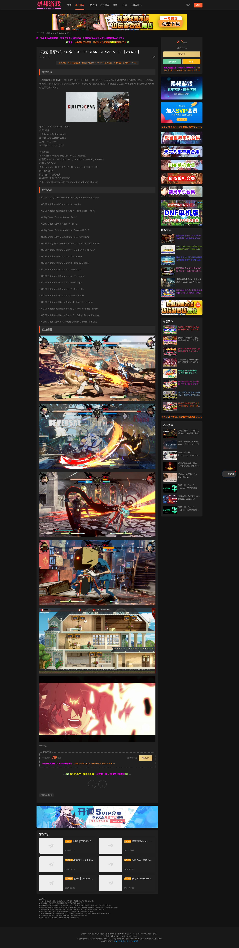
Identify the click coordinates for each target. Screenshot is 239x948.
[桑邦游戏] (49, 5)
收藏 (191, 61)
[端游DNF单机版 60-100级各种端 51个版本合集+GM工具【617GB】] (170, 329)
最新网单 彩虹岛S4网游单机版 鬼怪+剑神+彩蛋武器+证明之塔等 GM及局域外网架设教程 (189, 293)
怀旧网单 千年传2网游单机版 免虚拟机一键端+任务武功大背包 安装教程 (188, 238)
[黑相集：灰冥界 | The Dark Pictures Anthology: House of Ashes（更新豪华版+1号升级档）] (170, 477)
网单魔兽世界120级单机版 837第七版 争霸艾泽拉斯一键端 (189, 384)
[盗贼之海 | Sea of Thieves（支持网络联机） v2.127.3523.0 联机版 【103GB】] (170, 510)
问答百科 (148, 939)
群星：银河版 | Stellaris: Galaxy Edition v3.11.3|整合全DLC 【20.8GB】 (188, 444)
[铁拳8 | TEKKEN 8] (110, 883)
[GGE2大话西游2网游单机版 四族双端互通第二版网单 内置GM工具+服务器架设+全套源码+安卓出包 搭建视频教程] (168, 249)
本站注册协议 (157, 939)
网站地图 (140, 939)
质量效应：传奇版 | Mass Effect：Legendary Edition (189, 499)
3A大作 (93, 5)
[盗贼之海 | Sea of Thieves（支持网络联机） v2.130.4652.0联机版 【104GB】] (170, 488)
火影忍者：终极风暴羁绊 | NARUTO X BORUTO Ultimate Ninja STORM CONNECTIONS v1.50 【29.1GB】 (138, 859)
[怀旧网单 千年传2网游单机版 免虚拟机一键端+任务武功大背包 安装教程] (168, 238)
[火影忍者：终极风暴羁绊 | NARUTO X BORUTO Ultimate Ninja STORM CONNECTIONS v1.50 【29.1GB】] (110, 864)
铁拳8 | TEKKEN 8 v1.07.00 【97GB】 (78, 878)
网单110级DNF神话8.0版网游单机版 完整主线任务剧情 (189, 351)
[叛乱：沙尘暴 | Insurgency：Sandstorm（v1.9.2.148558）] (170, 455)
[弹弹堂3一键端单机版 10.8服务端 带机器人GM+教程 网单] (170, 373)
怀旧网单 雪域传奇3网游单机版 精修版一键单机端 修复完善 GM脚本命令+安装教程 (189, 271)
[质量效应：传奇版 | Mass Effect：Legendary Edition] (170, 499)
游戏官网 (172, 61)
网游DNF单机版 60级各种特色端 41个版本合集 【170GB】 (188, 340)
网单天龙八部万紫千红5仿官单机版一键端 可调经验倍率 (189, 406)
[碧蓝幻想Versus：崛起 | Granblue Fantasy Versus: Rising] (110, 846)
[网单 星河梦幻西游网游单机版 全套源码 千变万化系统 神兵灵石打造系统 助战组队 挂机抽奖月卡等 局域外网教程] (168, 260)
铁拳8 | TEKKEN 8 (138, 878)
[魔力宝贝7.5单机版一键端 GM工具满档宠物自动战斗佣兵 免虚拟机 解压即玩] (170, 395)
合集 (125, 5)
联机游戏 (104, 5)
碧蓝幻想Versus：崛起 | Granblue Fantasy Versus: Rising (138, 841)
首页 (69, 5)
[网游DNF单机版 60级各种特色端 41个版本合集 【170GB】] (170, 340)
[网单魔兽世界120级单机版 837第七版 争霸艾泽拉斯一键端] (170, 384)
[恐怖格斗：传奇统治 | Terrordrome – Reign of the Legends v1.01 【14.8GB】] (51, 864)
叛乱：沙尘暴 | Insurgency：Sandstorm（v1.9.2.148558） (189, 455)
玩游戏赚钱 (136, 5)
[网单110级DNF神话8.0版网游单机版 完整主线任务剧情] (170, 351)
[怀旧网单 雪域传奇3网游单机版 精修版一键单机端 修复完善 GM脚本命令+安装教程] (168, 271)
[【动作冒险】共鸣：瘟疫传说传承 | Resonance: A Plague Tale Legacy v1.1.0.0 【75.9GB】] (168, 282)
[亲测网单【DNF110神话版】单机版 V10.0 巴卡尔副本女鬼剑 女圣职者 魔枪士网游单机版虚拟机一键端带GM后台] (170, 362)
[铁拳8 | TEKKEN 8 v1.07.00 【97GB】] (51, 883)
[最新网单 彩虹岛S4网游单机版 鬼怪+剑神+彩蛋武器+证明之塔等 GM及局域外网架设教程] (168, 293)
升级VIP (145, 758)
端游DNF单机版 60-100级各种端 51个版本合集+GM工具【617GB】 (188, 329)
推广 (153, 57)
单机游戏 (79, 5)
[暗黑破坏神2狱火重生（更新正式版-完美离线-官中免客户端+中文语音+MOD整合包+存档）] (170, 466)
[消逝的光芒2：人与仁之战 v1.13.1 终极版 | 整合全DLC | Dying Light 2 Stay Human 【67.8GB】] (170, 433)
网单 (115, 5)
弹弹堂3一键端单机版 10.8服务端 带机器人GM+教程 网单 (187, 373)
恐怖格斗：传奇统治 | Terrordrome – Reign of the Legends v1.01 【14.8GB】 (79, 859)
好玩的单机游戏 (46, 795)
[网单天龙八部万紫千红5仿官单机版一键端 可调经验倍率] (170, 406)
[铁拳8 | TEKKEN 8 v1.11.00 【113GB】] (51, 846)
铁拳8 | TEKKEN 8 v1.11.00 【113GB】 (79, 841)
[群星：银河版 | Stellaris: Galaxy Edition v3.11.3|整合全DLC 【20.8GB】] (170, 444)
